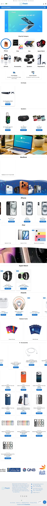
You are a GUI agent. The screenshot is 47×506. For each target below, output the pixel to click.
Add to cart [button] (19, 314)
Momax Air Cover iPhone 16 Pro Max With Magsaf (23, 432)
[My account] (43, 4)
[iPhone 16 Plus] (26, 208)
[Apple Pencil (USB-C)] (39, 352)
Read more (8, 104)
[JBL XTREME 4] (23, 118)
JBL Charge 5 (39, 126)
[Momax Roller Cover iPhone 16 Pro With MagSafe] (39, 422)
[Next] (40, 21)
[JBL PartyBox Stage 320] (7, 118)
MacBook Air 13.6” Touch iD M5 (8, 174)
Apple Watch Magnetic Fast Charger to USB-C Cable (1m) (7, 361)
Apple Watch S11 (8, 285)
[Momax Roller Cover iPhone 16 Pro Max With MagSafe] (7, 445)
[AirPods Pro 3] (19, 303)
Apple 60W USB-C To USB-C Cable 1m (23, 361)
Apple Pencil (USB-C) (39, 360)
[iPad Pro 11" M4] (7, 234)
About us (18, 502)
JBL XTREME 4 (23, 126)
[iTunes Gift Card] (12, 329)
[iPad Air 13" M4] (23, 234)
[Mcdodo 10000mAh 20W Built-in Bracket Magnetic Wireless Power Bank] (23, 399)
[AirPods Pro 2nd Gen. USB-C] (34, 303)
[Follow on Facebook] (20, 496)
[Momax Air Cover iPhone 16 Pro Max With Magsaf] (23, 422)
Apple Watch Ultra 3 (23, 285)
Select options (7, 288)
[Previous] (7, 21)
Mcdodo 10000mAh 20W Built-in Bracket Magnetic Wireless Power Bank (23, 409)
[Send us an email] (26, 496)
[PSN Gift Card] (35, 329)
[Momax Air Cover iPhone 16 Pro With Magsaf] (7, 422)
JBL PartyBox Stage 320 (8, 126)
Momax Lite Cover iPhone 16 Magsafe (39, 409)
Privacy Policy (33, 502)
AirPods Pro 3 (19, 311)
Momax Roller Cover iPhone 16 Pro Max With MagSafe (8, 455)
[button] (3, 3)
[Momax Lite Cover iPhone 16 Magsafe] (39, 399)
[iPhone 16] (11, 208)
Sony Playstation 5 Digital (8, 101)
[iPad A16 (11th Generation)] (39, 234)
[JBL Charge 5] (39, 118)
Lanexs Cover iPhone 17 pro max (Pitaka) (7, 386)
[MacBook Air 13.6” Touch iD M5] (7, 166)
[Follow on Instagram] (22, 496)
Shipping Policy (25, 502)
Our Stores (12, 502)
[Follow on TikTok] (24, 496)
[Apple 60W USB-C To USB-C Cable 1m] (23, 352)
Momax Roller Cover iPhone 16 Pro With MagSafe (39, 432)
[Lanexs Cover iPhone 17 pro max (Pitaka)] (7, 376)
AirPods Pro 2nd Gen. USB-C (34, 311)
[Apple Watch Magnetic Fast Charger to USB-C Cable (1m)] (7, 352)
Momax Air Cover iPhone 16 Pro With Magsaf (8, 432)
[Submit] (45, 7)
